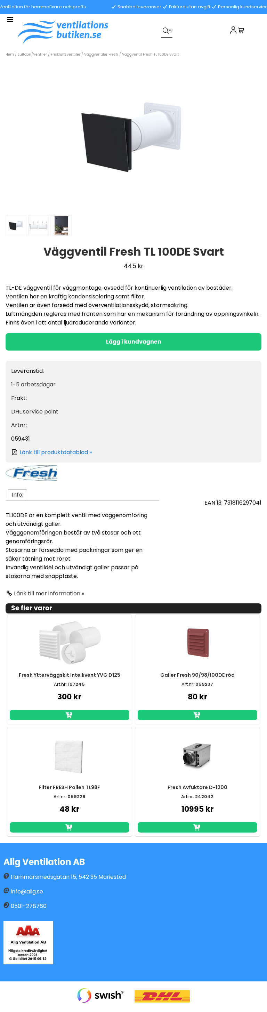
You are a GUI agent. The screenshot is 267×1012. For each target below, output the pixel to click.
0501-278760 (29, 906)
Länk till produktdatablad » (55, 452)
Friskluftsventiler (66, 54)
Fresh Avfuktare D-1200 (197, 787)
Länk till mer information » (49, 593)
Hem (10, 54)
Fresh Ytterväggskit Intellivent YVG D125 (69, 675)
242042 (204, 796)
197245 (76, 684)
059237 (204, 684)
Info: (17, 495)
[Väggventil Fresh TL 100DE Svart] (133, 207)
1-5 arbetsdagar (33, 384)
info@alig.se (27, 891)
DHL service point (34, 412)
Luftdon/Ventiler (32, 54)
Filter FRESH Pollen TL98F (69, 787)
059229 (76, 796)
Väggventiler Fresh (101, 54)
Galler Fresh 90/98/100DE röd (197, 675)
